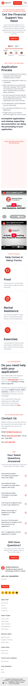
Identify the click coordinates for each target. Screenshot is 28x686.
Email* (4, 579)
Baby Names (4, 650)
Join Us (3, 605)
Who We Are (4, 603)
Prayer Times (4, 653)
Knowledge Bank (5, 626)
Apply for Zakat (5, 637)
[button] (25, 3)
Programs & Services (7, 639)
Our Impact (4, 608)
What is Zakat (5, 618)
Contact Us (4, 610)
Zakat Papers (5, 621)
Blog (2, 669)
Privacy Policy (4, 661)
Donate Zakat (17, 3)
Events (3, 672)
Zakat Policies (5, 642)
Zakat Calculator (5, 624)
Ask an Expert (4, 629)
